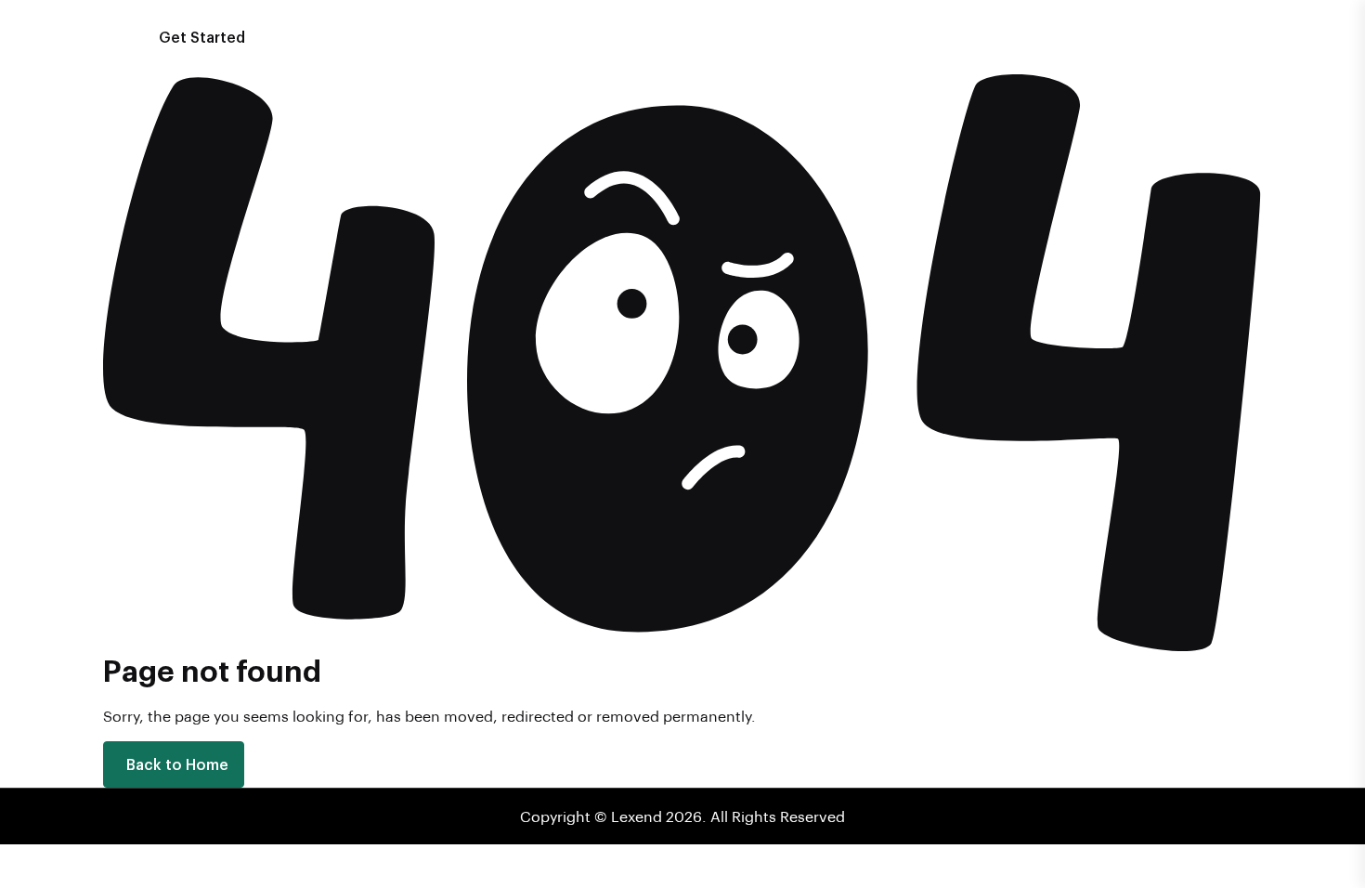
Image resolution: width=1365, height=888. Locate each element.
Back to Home (177, 764)
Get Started (202, 37)
